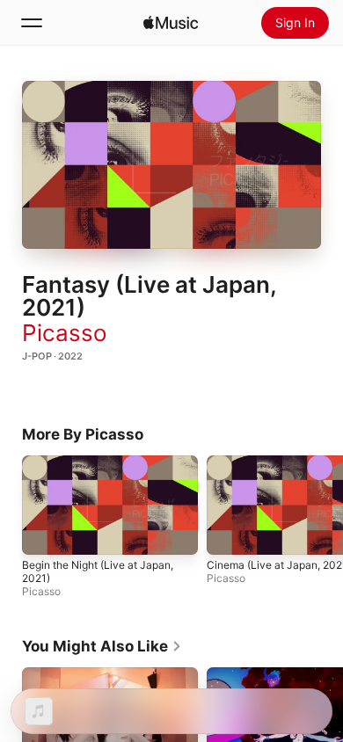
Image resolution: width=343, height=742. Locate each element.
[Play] (171, 165)
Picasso (64, 332)
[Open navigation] (31, 23)
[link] (102, 646)
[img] (170, 23)
